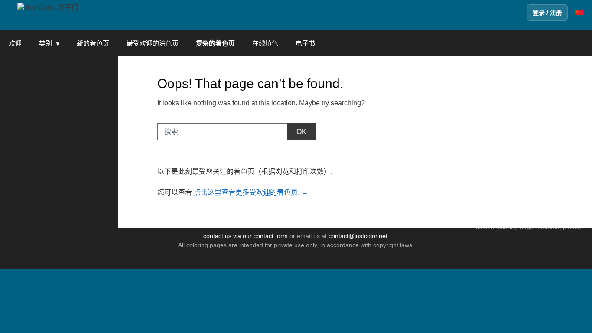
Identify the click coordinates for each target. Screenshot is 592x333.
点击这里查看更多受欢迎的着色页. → (251, 192)
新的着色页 (93, 43)
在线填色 (265, 43)
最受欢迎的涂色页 (153, 43)
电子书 (305, 43)
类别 (45, 43)
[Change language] (579, 12)
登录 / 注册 (547, 12)
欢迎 (15, 43)
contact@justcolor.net (358, 235)
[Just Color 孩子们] (47, 7)
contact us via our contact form (245, 235)
